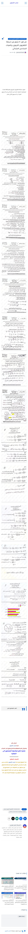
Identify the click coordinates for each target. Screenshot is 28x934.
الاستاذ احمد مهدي (20, 52)
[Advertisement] (14, 23)
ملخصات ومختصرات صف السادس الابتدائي (17, 811)
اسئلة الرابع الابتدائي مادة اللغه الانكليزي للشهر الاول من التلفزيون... (21, 902)
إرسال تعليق (21, 916)
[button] (20, 818)
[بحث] (2, 3)
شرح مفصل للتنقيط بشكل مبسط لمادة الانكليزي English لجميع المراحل (8, 888)
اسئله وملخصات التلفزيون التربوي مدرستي (17, 38)
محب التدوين (14, 3)
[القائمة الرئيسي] (26, 3)
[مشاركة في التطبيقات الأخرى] (9, 818)
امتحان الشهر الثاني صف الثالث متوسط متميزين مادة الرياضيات (20, 888)
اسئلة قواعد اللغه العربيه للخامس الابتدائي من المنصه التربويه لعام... (8, 902)
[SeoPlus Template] (22, 931)
